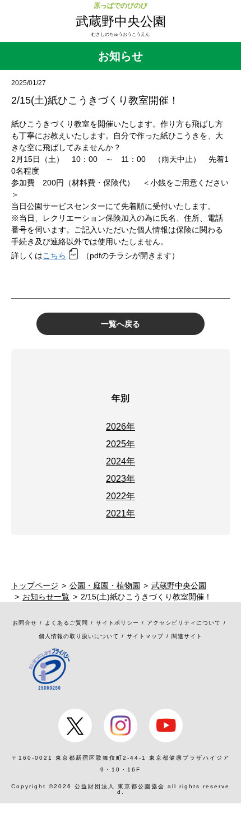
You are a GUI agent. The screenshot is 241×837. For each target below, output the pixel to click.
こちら (54, 255)
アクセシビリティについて (184, 623)
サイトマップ (145, 636)
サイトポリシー (117, 623)
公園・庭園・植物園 (104, 585)
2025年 (120, 444)
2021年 (120, 513)
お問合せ (24, 623)
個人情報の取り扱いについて (79, 636)
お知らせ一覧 (45, 596)
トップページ (34, 585)
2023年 (120, 478)
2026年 (120, 426)
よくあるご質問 (66, 623)
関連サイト (187, 636)
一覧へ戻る (120, 323)
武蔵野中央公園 (121, 21)
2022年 (120, 496)
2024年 (120, 461)
